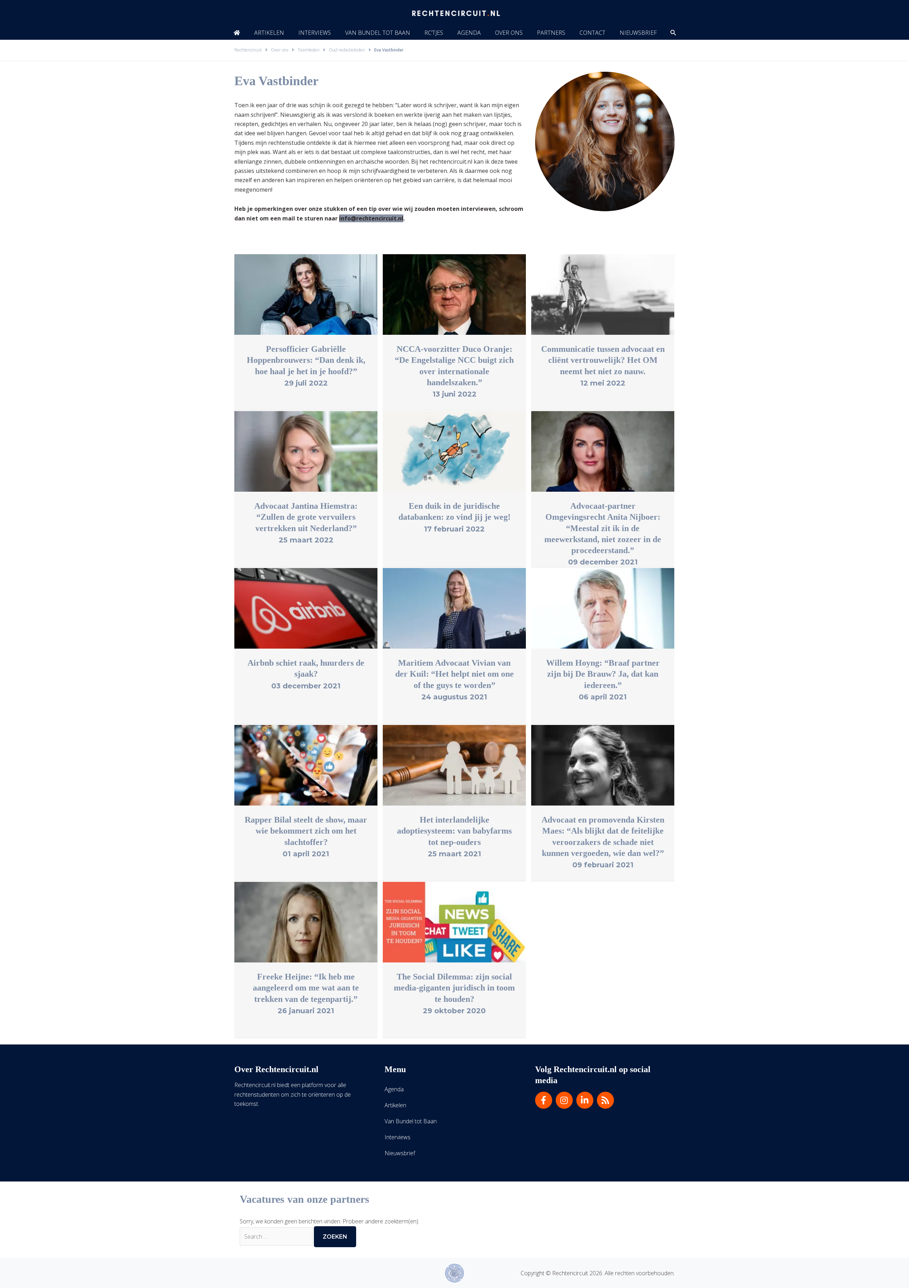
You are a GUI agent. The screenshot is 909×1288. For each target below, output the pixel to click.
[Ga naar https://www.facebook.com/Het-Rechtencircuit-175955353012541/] (543, 1100)
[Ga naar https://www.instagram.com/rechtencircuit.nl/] (564, 1100)
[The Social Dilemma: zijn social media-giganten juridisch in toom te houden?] (454, 922)
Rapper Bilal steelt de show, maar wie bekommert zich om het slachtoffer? (306, 830)
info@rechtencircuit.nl (371, 218)
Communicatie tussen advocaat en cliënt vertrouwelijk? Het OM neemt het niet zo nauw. (603, 360)
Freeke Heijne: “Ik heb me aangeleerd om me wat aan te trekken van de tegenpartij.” (306, 987)
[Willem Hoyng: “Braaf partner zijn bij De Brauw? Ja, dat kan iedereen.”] (602, 608)
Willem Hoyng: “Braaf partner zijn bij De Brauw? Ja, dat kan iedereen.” (603, 673)
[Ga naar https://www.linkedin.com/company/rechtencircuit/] (584, 1100)
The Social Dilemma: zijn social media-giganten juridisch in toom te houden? (454, 987)
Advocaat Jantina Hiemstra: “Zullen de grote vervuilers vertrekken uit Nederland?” (306, 517)
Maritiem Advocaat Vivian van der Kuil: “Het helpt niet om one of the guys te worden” (454, 673)
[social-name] (237, 33)
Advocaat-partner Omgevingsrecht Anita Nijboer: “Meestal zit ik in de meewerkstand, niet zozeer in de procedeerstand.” (602, 528)
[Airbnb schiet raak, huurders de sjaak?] (305, 608)
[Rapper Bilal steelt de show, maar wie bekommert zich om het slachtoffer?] (305, 765)
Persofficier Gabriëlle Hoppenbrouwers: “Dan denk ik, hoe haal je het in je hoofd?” (306, 360)
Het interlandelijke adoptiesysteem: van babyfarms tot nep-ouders (454, 830)
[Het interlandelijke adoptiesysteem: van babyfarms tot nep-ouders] (454, 765)
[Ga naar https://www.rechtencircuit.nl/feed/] (605, 1100)
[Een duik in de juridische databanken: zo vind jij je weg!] (454, 451)
